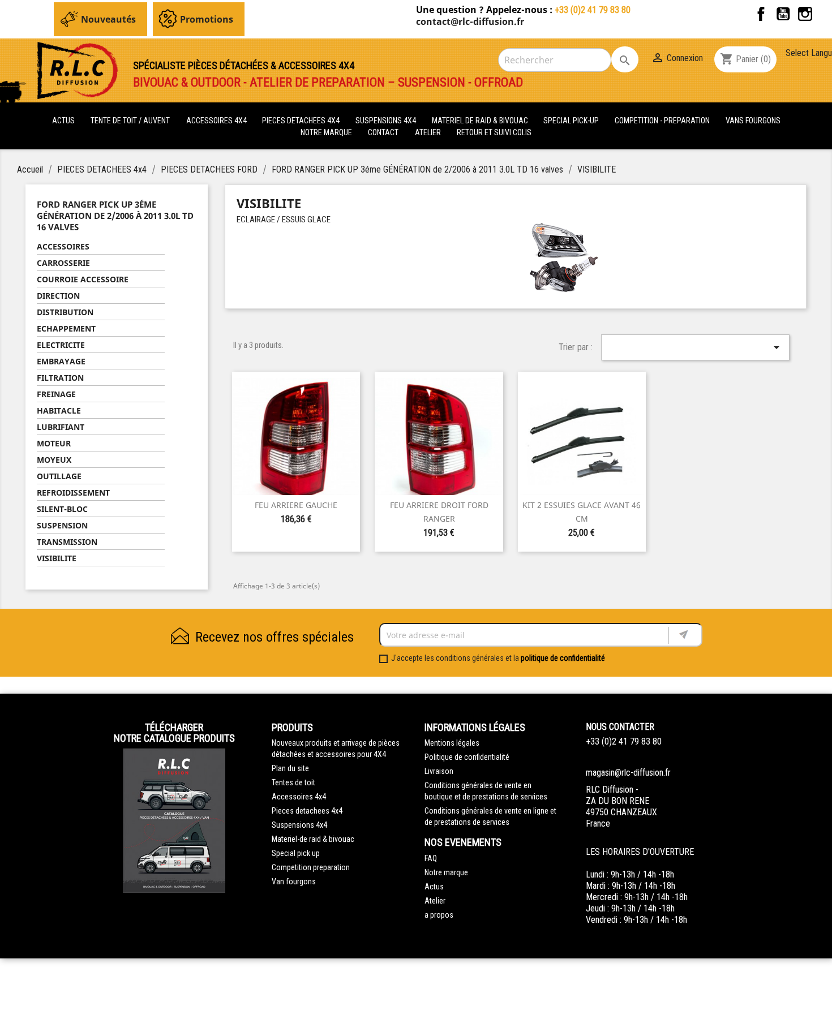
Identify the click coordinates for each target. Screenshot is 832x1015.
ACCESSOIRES (63, 246)
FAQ (430, 858)
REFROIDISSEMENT (73, 492)
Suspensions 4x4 (299, 824)
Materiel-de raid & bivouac (313, 839)
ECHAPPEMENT (66, 328)
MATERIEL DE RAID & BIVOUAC (481, 120)
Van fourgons (294, 881)
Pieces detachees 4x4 (307, 810)
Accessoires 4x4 (299, 796)
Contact (383, 132)
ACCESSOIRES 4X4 (217, 120)
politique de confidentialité (563, 658)
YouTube (783, 14)
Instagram (805, 14)
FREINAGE (56, 394)
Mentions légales (451, 742)
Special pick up (296, 853)
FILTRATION (60, 377)
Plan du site (290, 768)
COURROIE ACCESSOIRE (82, 279)
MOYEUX (54, 459)
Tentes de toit (293, 782)
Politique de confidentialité (466, 757)
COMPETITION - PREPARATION (663, 120)
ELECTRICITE (61, 344)
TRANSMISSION (67, 541)
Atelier (428, 132)
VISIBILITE (56, 558)
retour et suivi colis (494, 132)
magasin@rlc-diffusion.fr (628, 772)
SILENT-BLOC (62, 509)
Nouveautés (108, 19)
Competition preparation (311, 867)
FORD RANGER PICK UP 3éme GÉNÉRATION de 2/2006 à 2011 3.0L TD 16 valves (115, 216)
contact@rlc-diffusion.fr (470, 21)
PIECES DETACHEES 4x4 (301, 120)
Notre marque (326, 132)
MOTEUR (54, 443)
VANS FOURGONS (753, 120)
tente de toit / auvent (130, 120)
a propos (438, 914)
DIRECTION (58, 295)
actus (63, 120)
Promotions (206, 19)
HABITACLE (59, 410)
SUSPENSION (62, 525)
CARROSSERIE (63, 262)
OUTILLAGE (59, 476)
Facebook (761, 14)
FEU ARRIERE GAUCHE (296, 505)
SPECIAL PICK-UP (572, 120)
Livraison (438, 771)
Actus (434, 886)
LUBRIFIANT (60, 427)
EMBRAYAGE (61, 361)
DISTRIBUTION (65, 312)
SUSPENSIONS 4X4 (386, 120)
